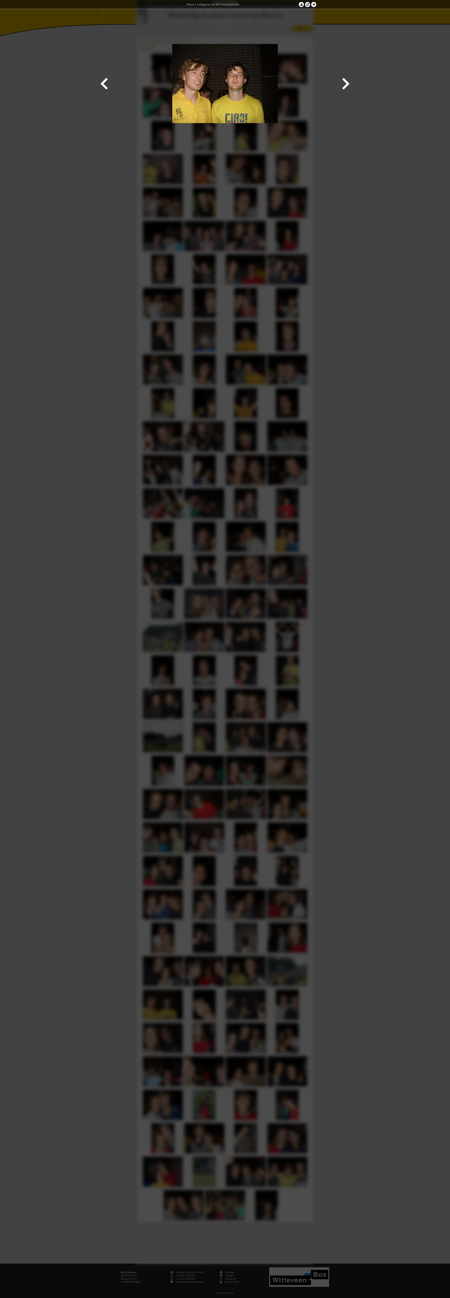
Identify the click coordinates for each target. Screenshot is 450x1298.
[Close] (313, 4)
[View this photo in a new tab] (307, 4)
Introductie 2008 (230, 4)
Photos (190, 4)
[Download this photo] (301, 4)
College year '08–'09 (208, 4)
